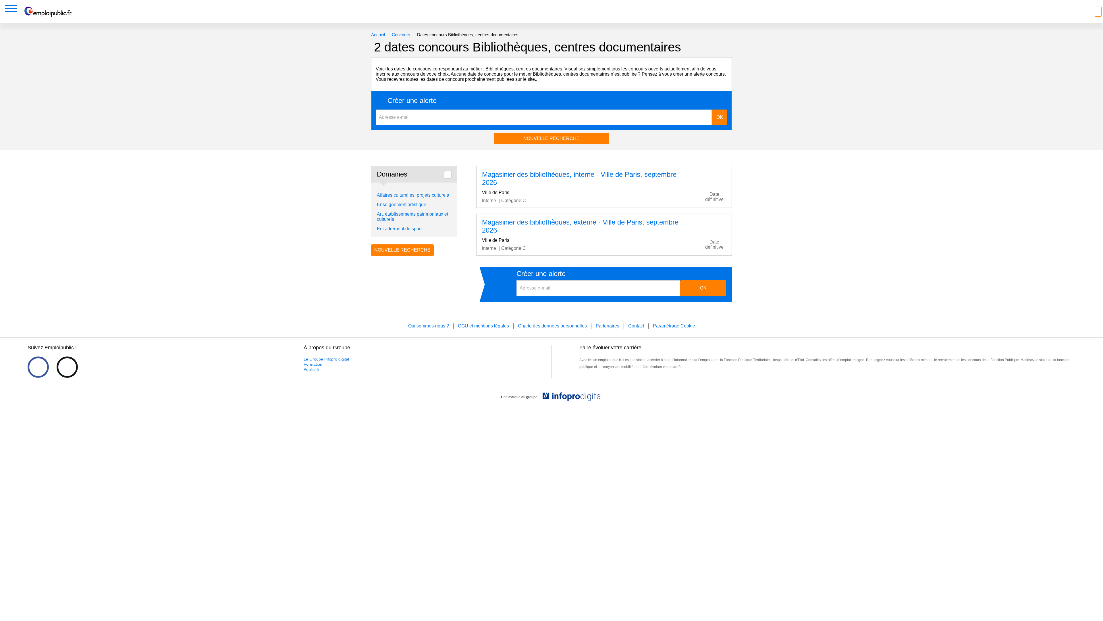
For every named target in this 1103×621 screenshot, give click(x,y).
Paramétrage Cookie (674, 325)
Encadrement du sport (399, 228)
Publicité (311, 369)
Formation (313, 364)
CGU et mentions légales (483, 325)
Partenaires (607, 325)
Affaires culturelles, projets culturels (413, 195)
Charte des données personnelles (552, 325)
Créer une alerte (412, 100)
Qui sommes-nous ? (428, 325)
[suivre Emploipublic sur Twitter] (67, 367)
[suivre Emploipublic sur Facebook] (38, 367)
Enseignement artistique (401, 204)
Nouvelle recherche (551, 138)
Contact (636, 325)
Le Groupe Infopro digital (326, 359)
